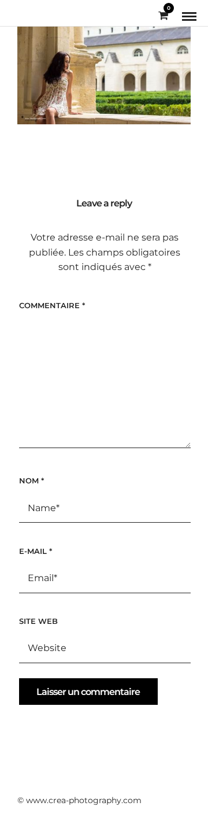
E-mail (35, 551)
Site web (38, 621)
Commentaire (52, 305)
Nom (31, 480)
